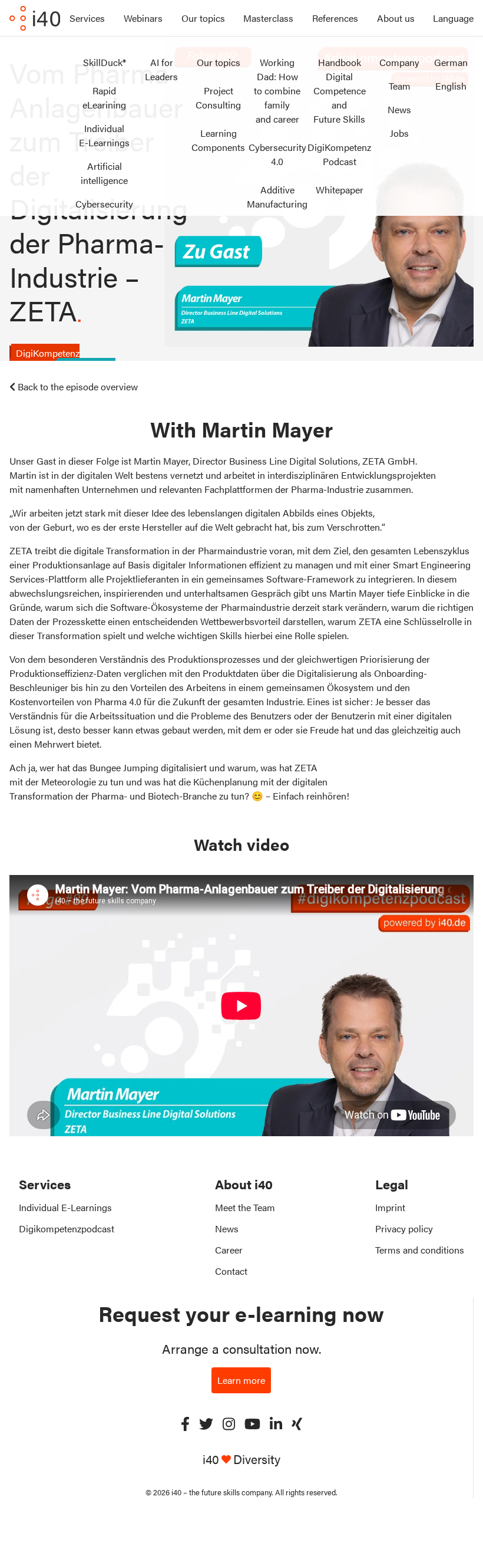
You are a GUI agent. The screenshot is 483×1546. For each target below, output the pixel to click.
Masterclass (268, 18)
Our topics (203, 18)
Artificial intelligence (104, 173)
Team (400, 86)
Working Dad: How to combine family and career (277, 90)
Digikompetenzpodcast (66, 1228)
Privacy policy (404, 1228)
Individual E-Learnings (104, 135)
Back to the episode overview (78, 386)
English (451, 86)
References (335, 18)
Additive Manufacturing (277, 196)
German (451, 62)
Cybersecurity (104, 203)
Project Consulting (218, 97)
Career (229, 1249)
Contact (231, 1271)
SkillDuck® (104, 62)
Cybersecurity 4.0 (277, 154)
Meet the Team (245, 1207)
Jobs (399, 133)
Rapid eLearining (104, 97)
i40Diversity (241, 1459)
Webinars (143, 18)
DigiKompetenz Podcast (339, 154)
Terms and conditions (419, 1249)
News (399, 109)
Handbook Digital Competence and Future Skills (339, 90)
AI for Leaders (161, 69)
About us (396, 18)
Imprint (390, 1207)
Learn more (241, 1380)
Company (399, 62)
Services (87, 18)
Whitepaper (339, 189)
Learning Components (218, 140)
